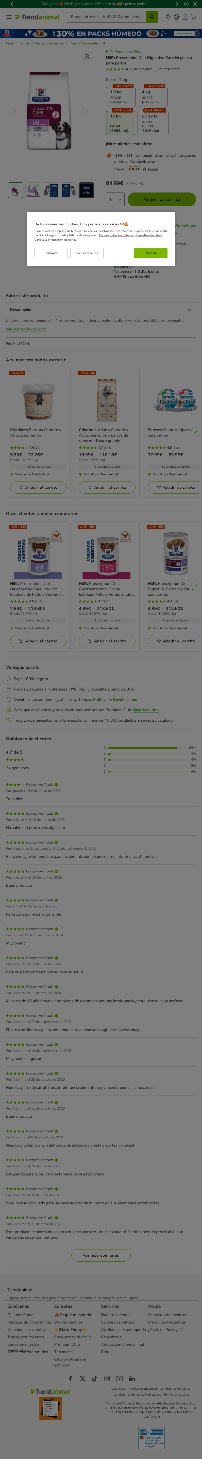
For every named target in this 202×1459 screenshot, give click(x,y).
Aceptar (151, 253)
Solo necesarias (87, 253)
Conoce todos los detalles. (116, 235)
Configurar (51, 253)
